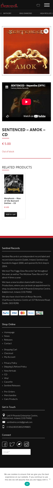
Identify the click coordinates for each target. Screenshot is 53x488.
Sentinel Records (9, 5)
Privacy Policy (10, 363)
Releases (8, 339)
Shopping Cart (10, 349)
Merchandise (10, 395)
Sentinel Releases (12, 385)
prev (1, 13)
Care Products (11, 399)
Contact (8, 343)
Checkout (8, 353)
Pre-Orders (9, 391)
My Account (9, 357)
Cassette (8, 381)
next (52, 13)
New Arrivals (10, 370)
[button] (46, 31)
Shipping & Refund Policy (15, 366)
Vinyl (6, 378)
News (7, 336)
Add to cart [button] (11, 214)
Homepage (9, 332)
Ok (27, 484)
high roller (45, 13)
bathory (7, 13)
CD (5, 374)
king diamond (25, 13)
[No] (49, 479)
